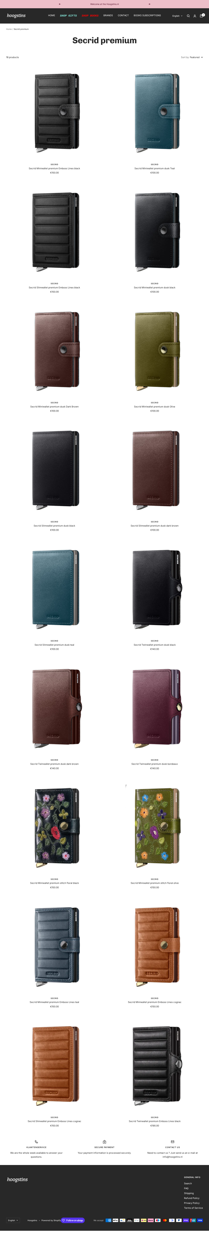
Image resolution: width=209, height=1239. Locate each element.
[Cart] (201, 16)
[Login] (194, 16)
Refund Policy (191, 1198)
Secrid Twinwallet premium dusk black (155, 644)
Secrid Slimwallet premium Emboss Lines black (54, 287)
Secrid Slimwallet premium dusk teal (54, 644)
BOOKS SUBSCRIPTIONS (147, 15)
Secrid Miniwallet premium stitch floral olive (155, 883)
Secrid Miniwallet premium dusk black (154, 287)
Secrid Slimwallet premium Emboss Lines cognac (54, 1121)
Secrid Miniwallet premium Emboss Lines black (54, 168)
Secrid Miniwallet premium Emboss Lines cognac (154, 1002)
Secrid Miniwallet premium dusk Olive (154, 406)
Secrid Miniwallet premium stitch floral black (54, 883)
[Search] (188, 16)
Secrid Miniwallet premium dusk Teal (154, 168)
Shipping (189, 1193)
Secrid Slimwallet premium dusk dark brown (155, 525)
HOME (51, 15)
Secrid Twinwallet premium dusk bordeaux (154, 763)
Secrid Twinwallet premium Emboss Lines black (155, 1121)
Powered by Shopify (51, 1220)
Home (9, 29)
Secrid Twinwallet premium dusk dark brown (54, 763)
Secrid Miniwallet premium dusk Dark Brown (54, 406)
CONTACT (123, 15)
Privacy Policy (192, 1203)
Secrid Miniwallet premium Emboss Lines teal (54, 1002)
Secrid (54, 164)
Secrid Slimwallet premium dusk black (54, 525)
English (175, 16)
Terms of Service (193, 1207)
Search (188, 1183)
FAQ (186, 1188)
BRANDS (108, 15)
